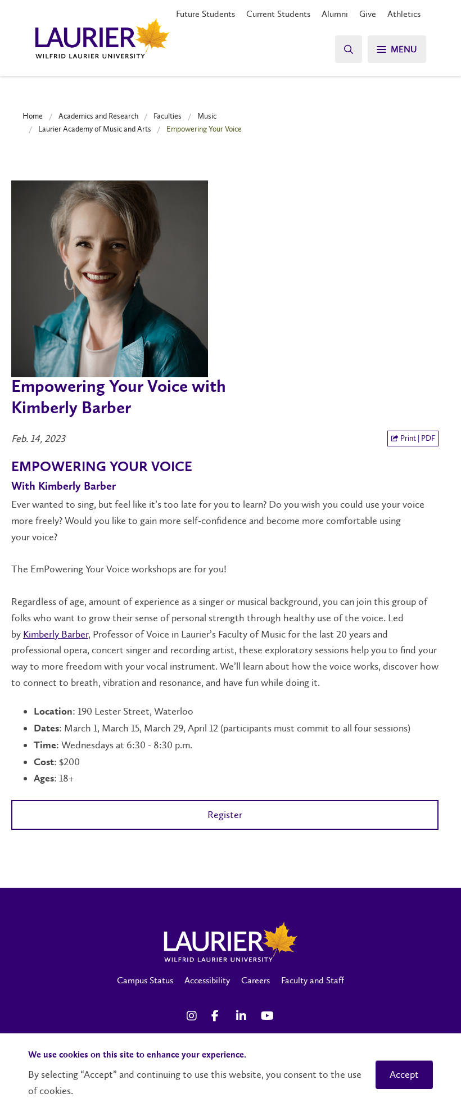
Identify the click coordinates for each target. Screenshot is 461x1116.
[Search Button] (348, 49)
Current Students (278, 13)
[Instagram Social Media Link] (193, 1016)
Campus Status (145, 980)
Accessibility (207, 980)
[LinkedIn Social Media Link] (243, 1016)
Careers (255, 980)
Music (206, 116)
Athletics (404, 13)
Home (32, 116)
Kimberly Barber (55, 634)
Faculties (167, 116)
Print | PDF (417, 438)
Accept (404, 1074)
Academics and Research (98, 116)
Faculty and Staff (312, 980)
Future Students (205, 13)
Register (224, 814)
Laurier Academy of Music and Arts (94, 129)
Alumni (335, 13)
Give (367, 13)
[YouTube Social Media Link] (267, 1016)
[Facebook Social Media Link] (218, 1016)
